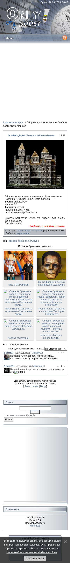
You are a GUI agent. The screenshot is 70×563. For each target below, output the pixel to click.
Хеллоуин (33, 241)
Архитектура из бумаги (30, 230)
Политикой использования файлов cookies (32, 552)
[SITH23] (7, 357)
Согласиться (35, 558)
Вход (43, 386)
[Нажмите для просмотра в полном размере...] (35, 188)
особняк (22, 241)
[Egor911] (7, 370)
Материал (37, 352)
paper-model (23, 233)
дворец (13, 241)
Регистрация (31, 386)
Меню (9, 38)
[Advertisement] (35, 81)
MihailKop (35, 525)
